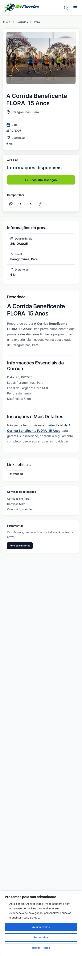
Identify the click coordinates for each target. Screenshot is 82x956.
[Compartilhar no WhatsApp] (11, 204)
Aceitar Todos (41, 927)
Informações (16, 473)
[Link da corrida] (40, 204)
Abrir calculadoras (20, 545)
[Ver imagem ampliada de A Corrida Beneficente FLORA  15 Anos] (41, 58)
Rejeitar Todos (41, 947)
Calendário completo (20, 509)
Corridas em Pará (18, 498)
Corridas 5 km (16, 504)
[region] (41, 923)
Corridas (22, 22)
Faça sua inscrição (43, 180)
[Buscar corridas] (66, 7)
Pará (37, 22)
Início (6, 22)
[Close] (78, 894)
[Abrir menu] (75, 7)
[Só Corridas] (21, 7)
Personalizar (41, 937)
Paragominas (21, 112)
